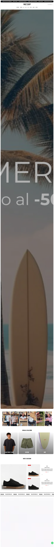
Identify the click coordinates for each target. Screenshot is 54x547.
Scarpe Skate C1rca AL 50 (47, 467)
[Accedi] (50, 4)
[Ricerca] (48, 4)
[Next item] (52, 418)
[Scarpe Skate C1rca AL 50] (33, 470)
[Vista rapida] (42, 474)
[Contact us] (52, 543)
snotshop (9, 494)
